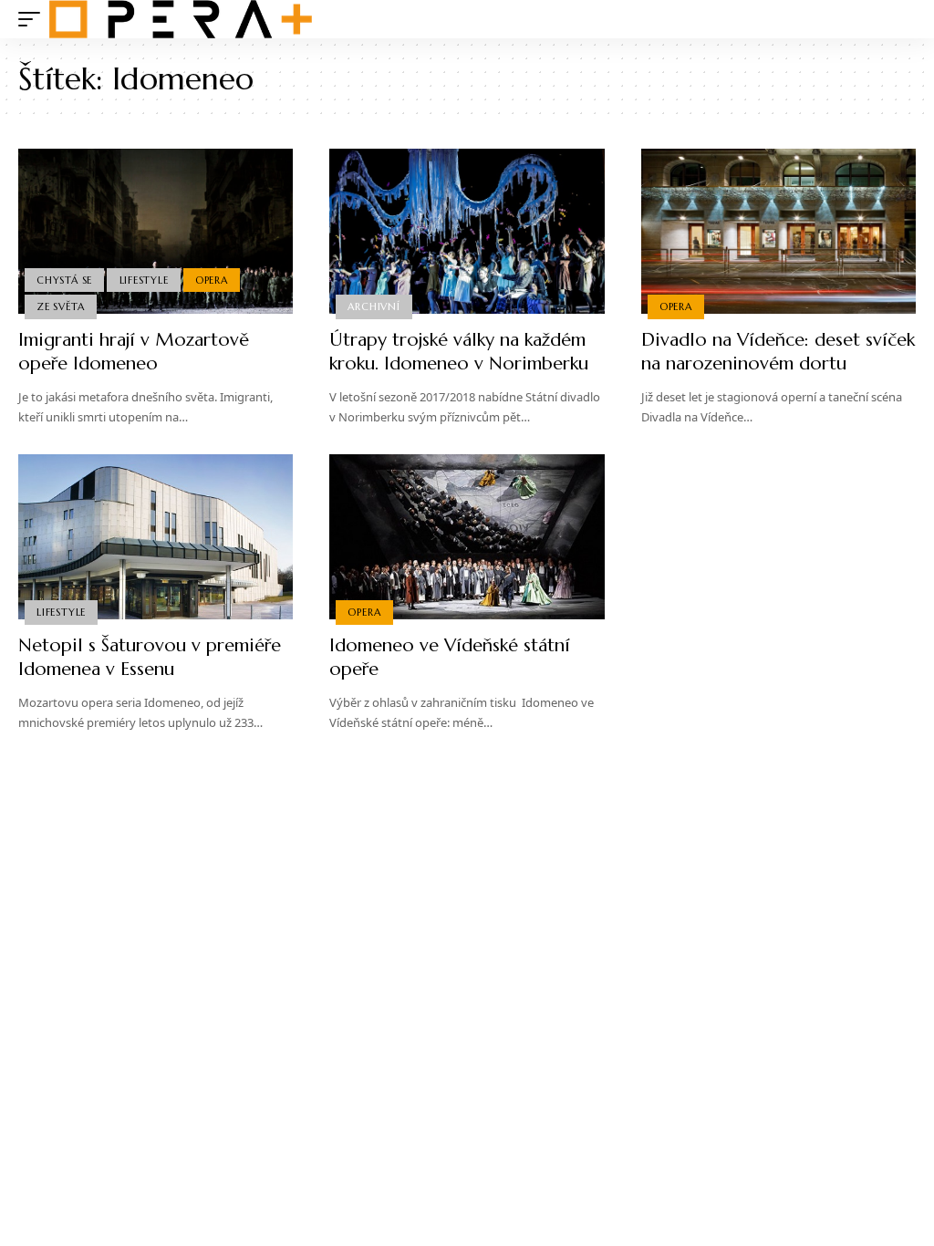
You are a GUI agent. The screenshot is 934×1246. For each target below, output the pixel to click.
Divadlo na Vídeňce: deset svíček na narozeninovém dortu (778, 351)
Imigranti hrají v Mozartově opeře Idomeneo (133, 351)
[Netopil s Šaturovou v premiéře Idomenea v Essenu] (155, 536)
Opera (211, 280)
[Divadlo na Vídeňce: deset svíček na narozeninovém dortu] (778, 231)
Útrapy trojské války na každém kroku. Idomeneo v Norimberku (458, 351)
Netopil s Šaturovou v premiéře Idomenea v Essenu (149, 657)
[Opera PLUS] (180, 19)
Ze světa (60, 306)
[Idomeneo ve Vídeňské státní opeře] (466, 536)
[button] (33, 19)
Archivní (374, 306)
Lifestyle (144, 280)
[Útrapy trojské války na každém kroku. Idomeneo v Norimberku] (466, 231)
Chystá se (64, 280)
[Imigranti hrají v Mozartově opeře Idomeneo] (155, 231)
